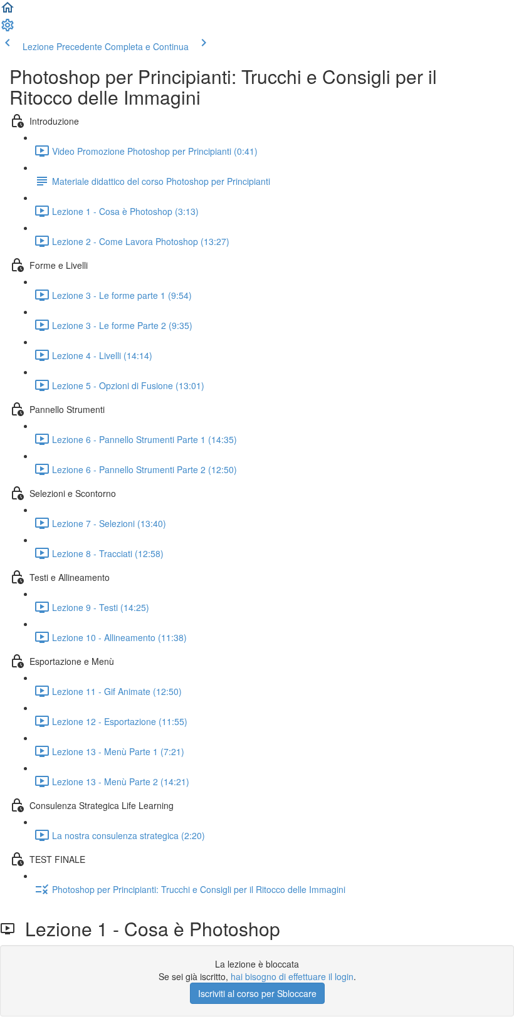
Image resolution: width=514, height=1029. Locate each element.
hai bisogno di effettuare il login (292, 976)
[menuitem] (7, 29)
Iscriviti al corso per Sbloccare (257, 993)
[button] (7, 11)
